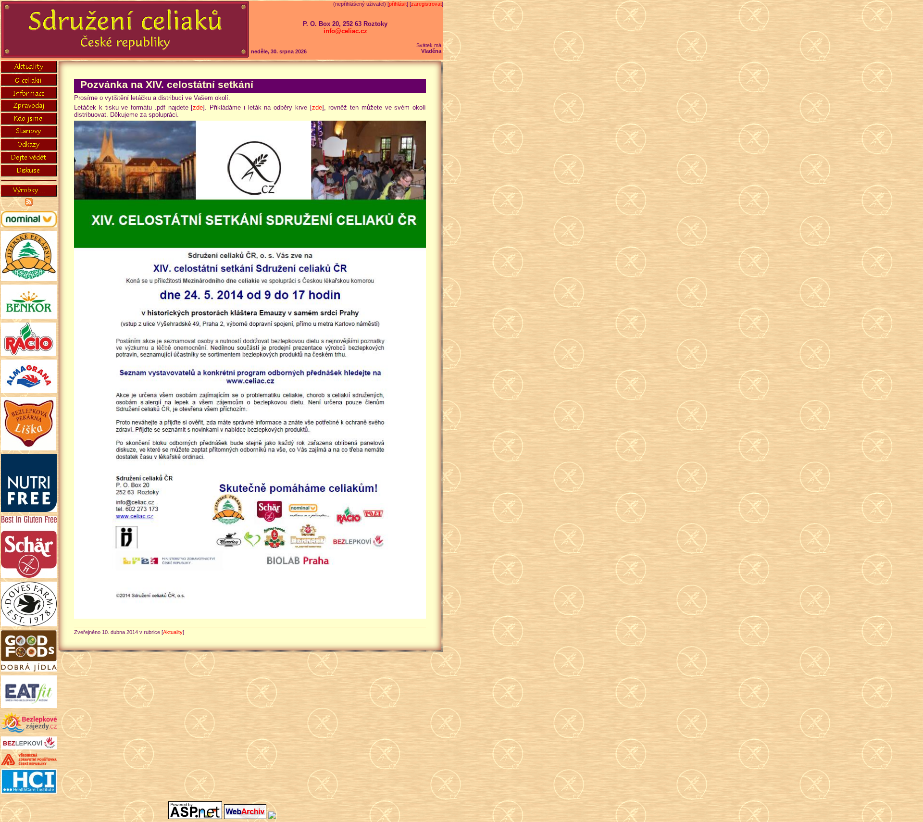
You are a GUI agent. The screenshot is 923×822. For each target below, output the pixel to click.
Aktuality (173, 632)
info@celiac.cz (345, 31)
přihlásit (398, 4)
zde (198, 107)
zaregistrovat (426, 4)
